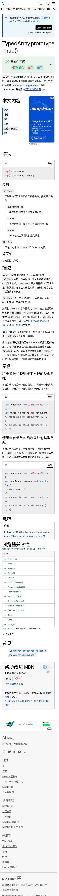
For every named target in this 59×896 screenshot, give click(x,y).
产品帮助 (6, 792)
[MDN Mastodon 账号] (19, 752)
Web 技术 (7, 841)
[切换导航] (53, 3)
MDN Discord (9, 821)
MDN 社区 (7, 806)
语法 (6, 110)
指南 (4, 851)
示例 (6, 119)
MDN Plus (7, 786)
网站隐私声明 (9, 885)
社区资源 (6, 811)
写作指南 (6, 816)
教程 (4, 856)
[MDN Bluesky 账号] (9, 752)
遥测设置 (25, 885)
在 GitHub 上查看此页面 (17, 700)
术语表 (5, 862)
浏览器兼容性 (10, 128)
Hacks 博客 (8, 867)
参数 (5, 184)
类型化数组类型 (33, 89)
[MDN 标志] (8, 738)
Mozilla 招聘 (8, 776)
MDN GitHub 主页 (11, 827)
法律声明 (39, 885)
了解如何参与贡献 (14, 684)
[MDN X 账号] (14, 752)
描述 (6, 114)
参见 (6, 133)
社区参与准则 (9, 889)
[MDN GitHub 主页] (4, 752)
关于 (4, 766)
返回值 (7, 254)
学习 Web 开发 (9, 846)
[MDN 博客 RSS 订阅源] (24, 752)
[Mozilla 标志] (11, 878)
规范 (6, 123)
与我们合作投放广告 (12, 781)
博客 (4, 771)
